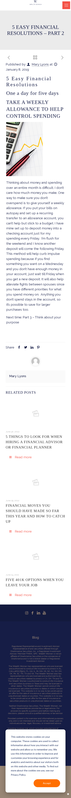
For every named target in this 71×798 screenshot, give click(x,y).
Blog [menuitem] (35, 637)
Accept (47, 783)
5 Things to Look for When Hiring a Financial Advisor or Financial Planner (34, 442)
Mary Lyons (40, 64)
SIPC (35, 653)
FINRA (29, 653)
